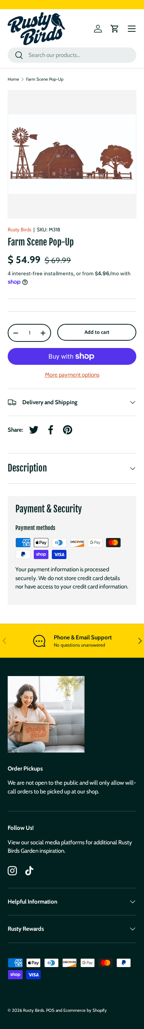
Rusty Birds (19, 229)
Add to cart (96, 332)
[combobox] (72, 55)
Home (13, 79)
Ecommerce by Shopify (85, 1010)
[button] (114, 28)
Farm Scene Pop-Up (44, 79)
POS (50, 1010)
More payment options (72, 374)
